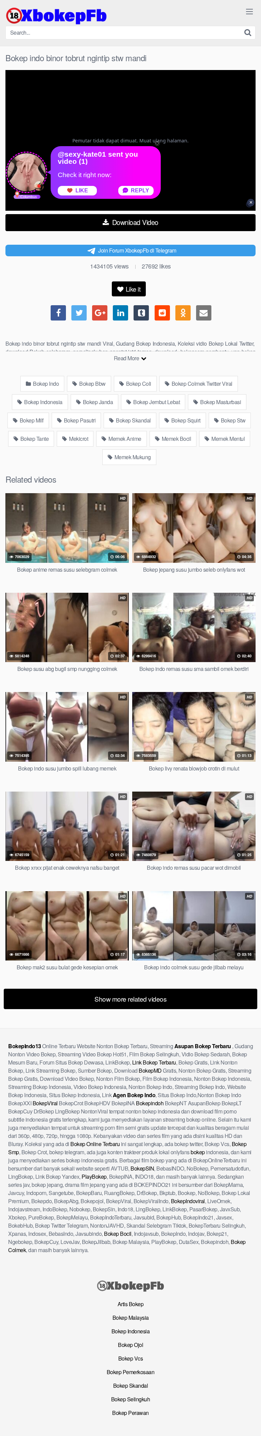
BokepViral (45, 1103)
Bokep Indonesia (43, 402)
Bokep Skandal (133, 420)
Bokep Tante (34, 439)
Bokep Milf (31, 420)
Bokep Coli (138, 383)
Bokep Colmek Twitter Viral (201, 383)
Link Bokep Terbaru (154, 1062)
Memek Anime (124, 439)
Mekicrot (78, 439)
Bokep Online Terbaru (95, 1144)
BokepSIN (142, 1168)
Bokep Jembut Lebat (156, 402)
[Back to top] (249, 1421)
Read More (127, 358)
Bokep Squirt (185, 420)
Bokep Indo (45, 383)
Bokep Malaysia (130, 1317)
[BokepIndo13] (56, 15)
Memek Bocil (175, 439)
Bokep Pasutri (79, 420)
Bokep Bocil (118, 1234)
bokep (198, 1152)
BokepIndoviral (188, 1201)
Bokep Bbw (92, 383)
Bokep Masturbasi (220, 402)
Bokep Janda (97, 402)
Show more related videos (130, 998)
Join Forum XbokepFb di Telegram (137, 250)
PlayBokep (94, 1176)
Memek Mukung (132, 457)
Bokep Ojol (130, 1345)
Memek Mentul (227, 439)
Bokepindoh (149, 1103)
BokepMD (150, 1070)
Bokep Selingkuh (130, 1399)
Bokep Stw (232, 420)
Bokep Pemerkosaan (131, 1372)
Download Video (134, 222)
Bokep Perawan (130, 1413)
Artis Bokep (131, 1304)
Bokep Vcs (130, 1358)
